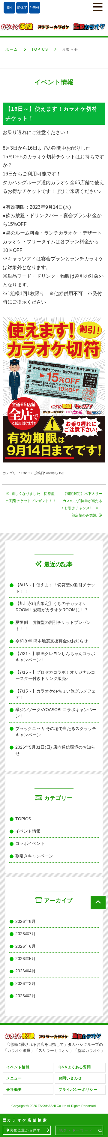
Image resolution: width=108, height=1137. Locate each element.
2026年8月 (26, 921)
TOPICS (40, 49)
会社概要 (14, 1090)
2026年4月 (26, 970)
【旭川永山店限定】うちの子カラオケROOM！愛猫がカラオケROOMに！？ (52, 606)
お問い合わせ (70, 1078)
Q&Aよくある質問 (74, 1067)
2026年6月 (26, 946)
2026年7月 (26, 933)
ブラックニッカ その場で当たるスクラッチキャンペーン (56, 731)
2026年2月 (26, 995)
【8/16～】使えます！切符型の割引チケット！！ (55, 588)
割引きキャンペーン (34, 856)
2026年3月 (26, 983)
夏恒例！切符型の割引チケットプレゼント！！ (53, 625)
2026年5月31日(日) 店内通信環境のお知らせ (55, 750)
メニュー (14, 1078)
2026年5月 (26, 958)
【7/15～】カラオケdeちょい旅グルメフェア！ (56, 694)
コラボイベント (30, 843)
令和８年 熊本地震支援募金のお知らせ (52, 641)
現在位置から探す (25, 1130)
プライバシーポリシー (78, 1090)
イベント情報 (28, 831)
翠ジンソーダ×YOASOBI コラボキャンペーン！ (56, 712)
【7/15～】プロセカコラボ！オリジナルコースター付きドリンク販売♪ (55, 675)
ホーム (11, 49)
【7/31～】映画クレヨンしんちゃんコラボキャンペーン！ (55, 656)
